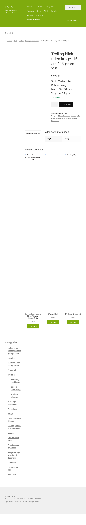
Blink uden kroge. (64, 116)
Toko (9, 7)
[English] (19, 33)
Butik (15, 41)
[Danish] (16, 33)
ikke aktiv (12, 474)
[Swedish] (24, 33)
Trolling (21, 41)
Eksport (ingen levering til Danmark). (14, 455)
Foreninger (30, 11)
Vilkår (46, 11)
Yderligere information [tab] (32, 133)
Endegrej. (12, 370)
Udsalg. (11, 358)
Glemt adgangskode (33, 19)
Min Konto (39, 15)
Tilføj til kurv (66, 104)
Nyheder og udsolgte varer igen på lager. (14, 351)
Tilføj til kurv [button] (33, 326)
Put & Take (38, 7)
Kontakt (53, 11)
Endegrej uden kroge (32, 41)
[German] (22, 33)
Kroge (10, 413)
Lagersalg (30, 15)
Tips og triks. (49, 7)
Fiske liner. (13, 409)
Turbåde (29, 7)
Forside (9, 41)
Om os (39, 11)
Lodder (11, 433)
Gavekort (12, 462)
